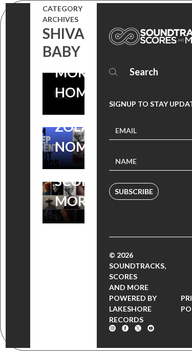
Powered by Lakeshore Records (133, 309)
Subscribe (134, 191)
